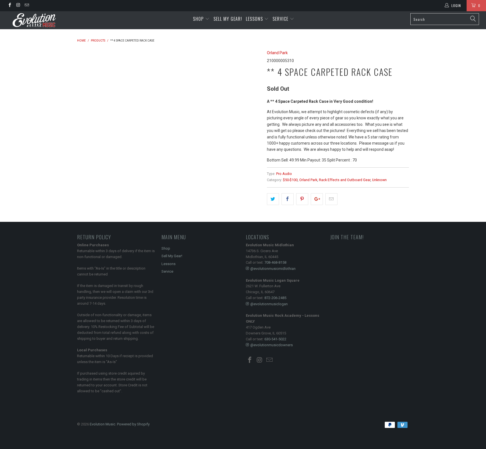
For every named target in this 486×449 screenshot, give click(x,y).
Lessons (255, 18)
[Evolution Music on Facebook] (9, 6)
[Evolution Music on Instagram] (17, 6)
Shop (198, 18)
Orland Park (277, 53)
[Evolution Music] (42, 20)
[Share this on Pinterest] (302, 199)
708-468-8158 (275, 262)
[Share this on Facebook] (288, 199)
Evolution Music (102, 424)
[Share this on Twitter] (273, 199)
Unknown (379, 180)
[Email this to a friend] (331, 199)
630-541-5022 (275, 339)
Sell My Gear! (227, 18)
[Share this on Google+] (317, 199)
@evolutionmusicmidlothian (273, 268)
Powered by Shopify (133, 424)
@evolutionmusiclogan (269, 304)
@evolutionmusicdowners (271, 345)
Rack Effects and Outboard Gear (344, 180)
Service (281, 18)
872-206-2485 (275, 298)
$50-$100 (290, 180)
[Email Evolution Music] (26, 6)
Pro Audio (284, 174)
